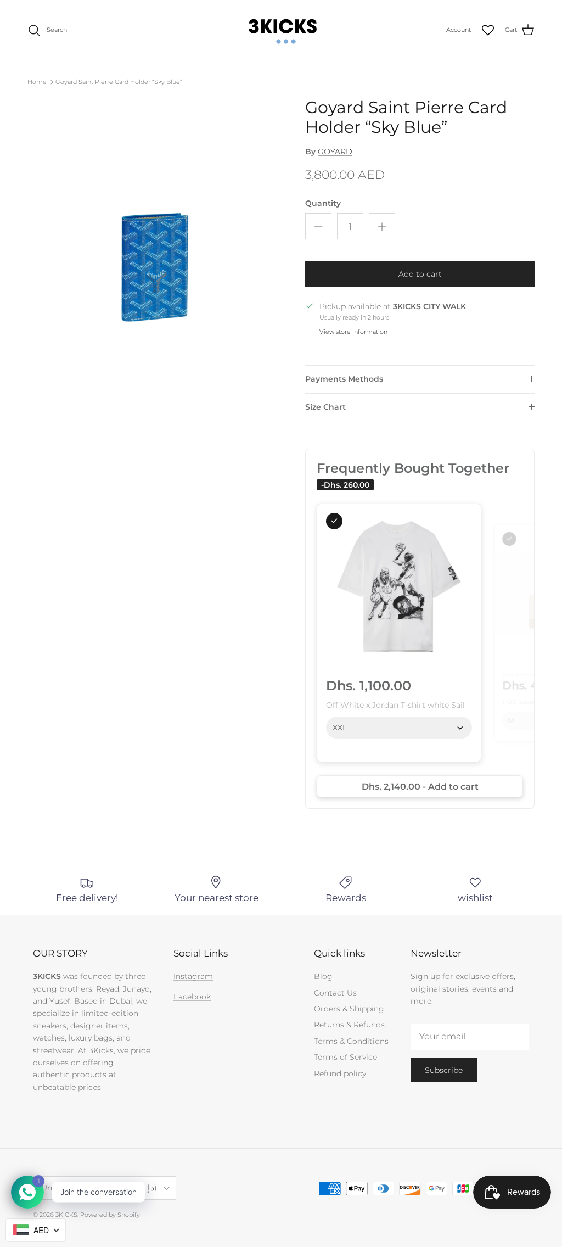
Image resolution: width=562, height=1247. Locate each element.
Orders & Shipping (349, 1009)
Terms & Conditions (351, 1041)
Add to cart (420, 274)
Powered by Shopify (110, 1214)
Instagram (193, 976)
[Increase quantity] (382, 226)
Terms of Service (345, 1057)
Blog (323, 976)
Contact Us (335, 993)
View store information (353, 331)
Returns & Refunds (349, 1025)
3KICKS (66, 1214)
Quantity (323, 203)
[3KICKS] (281, 30)
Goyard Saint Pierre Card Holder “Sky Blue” (118, 82)
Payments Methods (344, 379)
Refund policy (340, 1073)
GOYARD (335, 151)
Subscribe (444, 1070)
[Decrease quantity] (318, 226)
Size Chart (325, 407)
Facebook (192, 997)
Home (37, 82)
